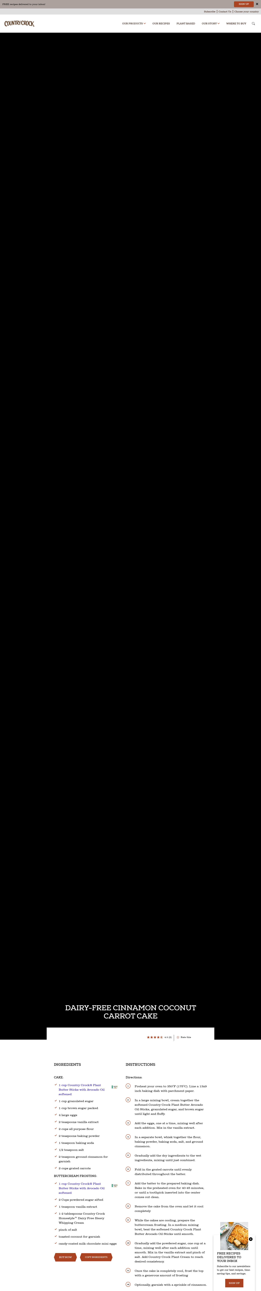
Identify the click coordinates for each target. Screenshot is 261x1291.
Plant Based (186, 23)
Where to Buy (236, 23)
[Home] (20, 22)
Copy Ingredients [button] (96, 1257)
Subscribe (209, 11)
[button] (144, 24)
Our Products (132, 23)
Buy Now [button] (65, 1257)
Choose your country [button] (246, 11)
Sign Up (244, 4)
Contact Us (225, 11)
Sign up (234, 1283)
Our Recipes (161, 23)
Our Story (209, 23)
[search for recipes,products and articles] (253, 24)
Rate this (186, 1037)
